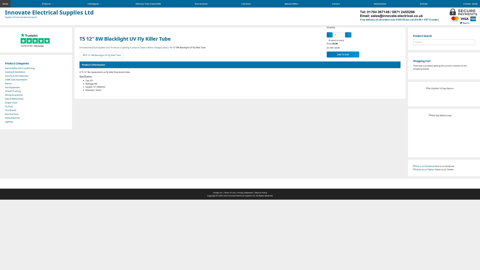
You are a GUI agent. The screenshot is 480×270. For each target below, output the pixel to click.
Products (46, 3)
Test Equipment (12, 87)
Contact (336, 3)
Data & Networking (14, 98)
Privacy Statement (245, 192)
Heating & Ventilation (15, 72)
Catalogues (93, 3)
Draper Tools (11, 102)
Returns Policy (261, 192)
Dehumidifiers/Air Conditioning (20, 68)
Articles (424, 3)
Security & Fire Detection (16, 75)
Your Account (201, 3)
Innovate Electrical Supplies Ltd (49, 12)
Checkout (246, 3)
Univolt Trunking (13, 91)
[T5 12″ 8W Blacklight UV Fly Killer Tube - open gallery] (102, 55)
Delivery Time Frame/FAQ (148, 3)
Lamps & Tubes (138, 47)
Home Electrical (12, 117)
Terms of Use (229, 192)
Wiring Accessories (14, 95)
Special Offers (291, 3)
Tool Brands (10, 110)
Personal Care (11, 114)
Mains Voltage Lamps (158, 47)
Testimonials (380, 3)
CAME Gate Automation (16, 79)
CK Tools (9, 106)
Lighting (125, 47)
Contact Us (217, 192)
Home (5, 3)
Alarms (8, 83)
